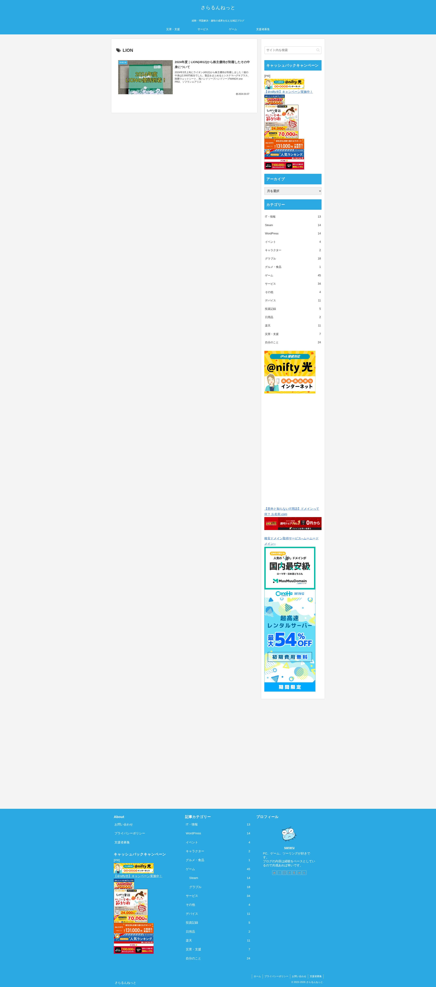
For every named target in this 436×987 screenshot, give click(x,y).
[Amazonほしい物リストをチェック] (289, 872)
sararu (289, 848)
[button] (318, 50)
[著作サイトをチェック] (274, 872)
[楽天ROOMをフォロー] (294, 872)
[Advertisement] (293, 449)
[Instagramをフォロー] (284, 872)
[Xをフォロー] (279, 872)
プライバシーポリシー (129, 833)
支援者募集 (122, 842)
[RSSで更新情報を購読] (304, 872)
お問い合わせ (123, 824)
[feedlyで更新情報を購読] (299, 872)
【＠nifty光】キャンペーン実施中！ (288, 92)
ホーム (257, 976)
